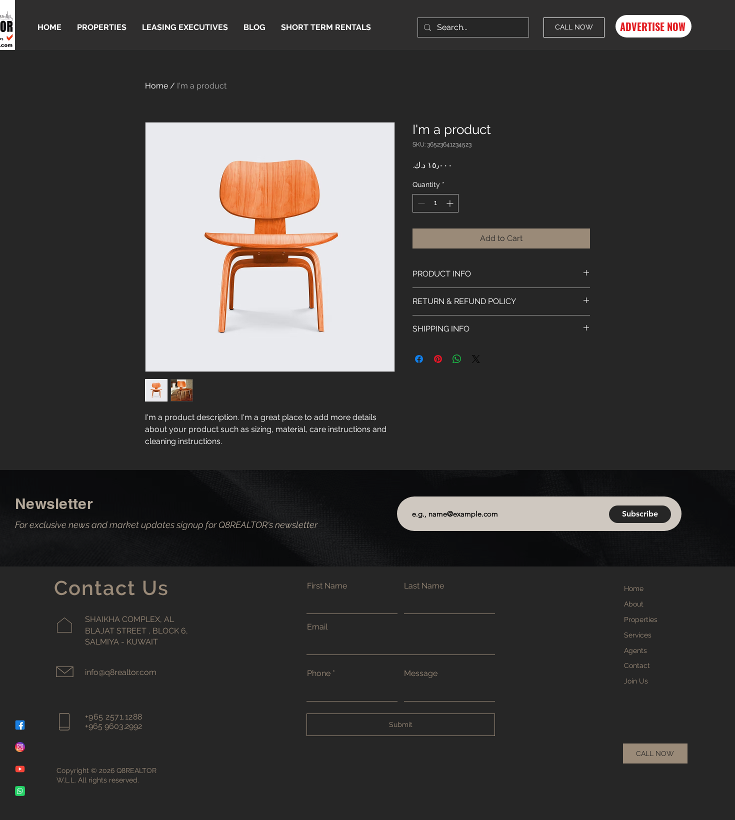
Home (156, 85)
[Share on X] (476, 359)
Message (421, 674)
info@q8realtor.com (120, 672)
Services (638, 635)
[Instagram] (20, 747)
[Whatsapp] (20, 791)
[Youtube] (20, 769)
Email (317, 627)
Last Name (424, 586)
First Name (327, 586)
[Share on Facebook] (419, 359)
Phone (318, 674)
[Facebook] (20, 725)
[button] (654, 26)
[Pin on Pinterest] (438, 359)
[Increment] (450, 203)
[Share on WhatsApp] (457, 359)
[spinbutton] (435, 203)
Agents (635, 650)
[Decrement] (420, 203)
